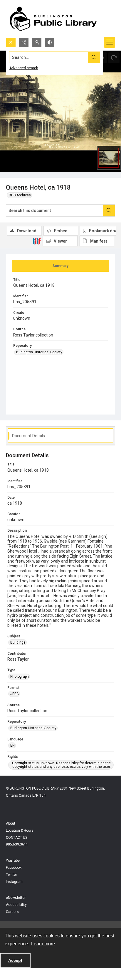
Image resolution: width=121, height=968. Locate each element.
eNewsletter (16, 898)
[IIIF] (36, 241)
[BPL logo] (53, 18)
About (10, 823)
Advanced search (23, 68)
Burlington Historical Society (39, 352)
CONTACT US (16, 838)
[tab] (60, 265)
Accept (15, 960)
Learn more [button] (43, 943)
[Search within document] (109, 210)
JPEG (14, 694)
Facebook (13, 868)
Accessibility (16, 905)
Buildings (18, 642)
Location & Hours (19, 830)
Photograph (19, 676)
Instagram (14, 882)
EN (12, 745)
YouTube (13, 860)
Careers (12, 912)
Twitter (11, 875)
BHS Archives (20, 195)
